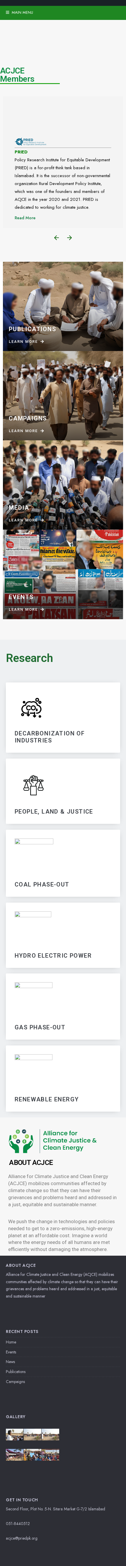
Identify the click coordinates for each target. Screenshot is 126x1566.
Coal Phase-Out (42, 884)
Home (11, 1342)
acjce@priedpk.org (22, 1538)
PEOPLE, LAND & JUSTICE (54, 811)
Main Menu (22, 12)
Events (11, 1352)
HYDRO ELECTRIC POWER (53, 955)
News (10, 1362)
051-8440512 (18, 1523)
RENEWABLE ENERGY (47, 1099)
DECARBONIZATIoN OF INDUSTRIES (50, 737)
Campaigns (15, 1381)
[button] (56, 238)
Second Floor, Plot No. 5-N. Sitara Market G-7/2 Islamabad (55, 1509)
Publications (15, 1372)
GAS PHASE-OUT (40, 1027)
